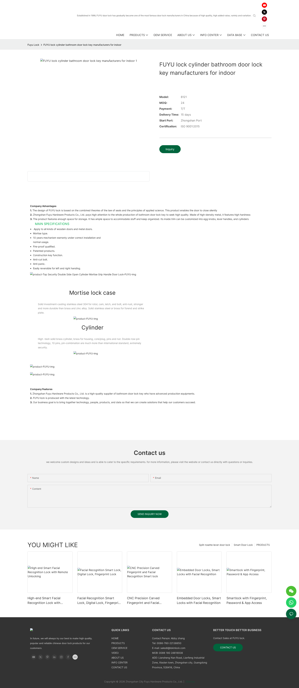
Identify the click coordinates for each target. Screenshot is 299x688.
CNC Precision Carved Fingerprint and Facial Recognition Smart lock (144, 600)
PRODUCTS (263, 544)
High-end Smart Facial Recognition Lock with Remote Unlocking (44, 600)
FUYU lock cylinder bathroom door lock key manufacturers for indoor (82, 44)
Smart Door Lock (243, 544)
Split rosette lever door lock (214, 544)
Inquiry (170, 149)
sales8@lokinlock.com (172, 647)
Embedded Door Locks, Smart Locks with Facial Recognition (199, 600)
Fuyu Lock (33, 44)
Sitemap (190, 681)
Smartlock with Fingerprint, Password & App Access (246, 600)
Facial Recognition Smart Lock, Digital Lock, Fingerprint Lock (99, 600)
